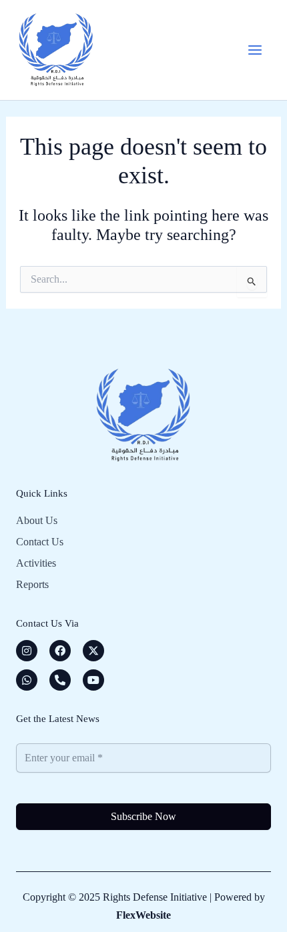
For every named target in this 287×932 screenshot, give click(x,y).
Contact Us (39, 541)
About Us (36, 520)
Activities (36, 563)
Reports (32, 584)
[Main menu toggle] (255, 50)
